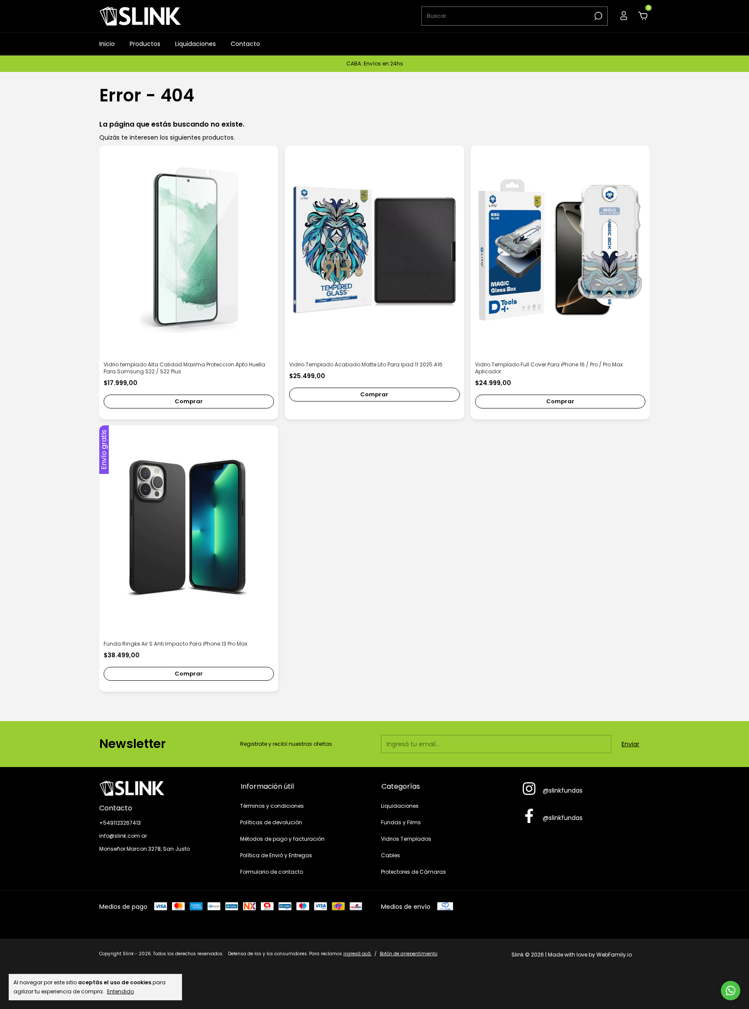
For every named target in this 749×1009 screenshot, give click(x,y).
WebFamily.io (614, 954)
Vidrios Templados (406, 838)
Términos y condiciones (272, 806)
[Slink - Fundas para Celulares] (163, 788)
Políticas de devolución (271, 822)
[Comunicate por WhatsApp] (730, 990)
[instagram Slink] (529, 789)
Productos (145, 43)
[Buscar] (597, 16)
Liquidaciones (195, 43)
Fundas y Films (401, 822)
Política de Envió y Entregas (276, 855)
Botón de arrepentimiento (408, 953)
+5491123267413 (120, 822)
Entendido (120, 991)
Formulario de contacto (271, 871)
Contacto (245, 43)
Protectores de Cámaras (413, 871)
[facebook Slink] (529, 816)
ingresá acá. (357, 953)
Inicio (107, 43)
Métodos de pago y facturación (282, 838)
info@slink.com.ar (123, 835)
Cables (390, 855)
